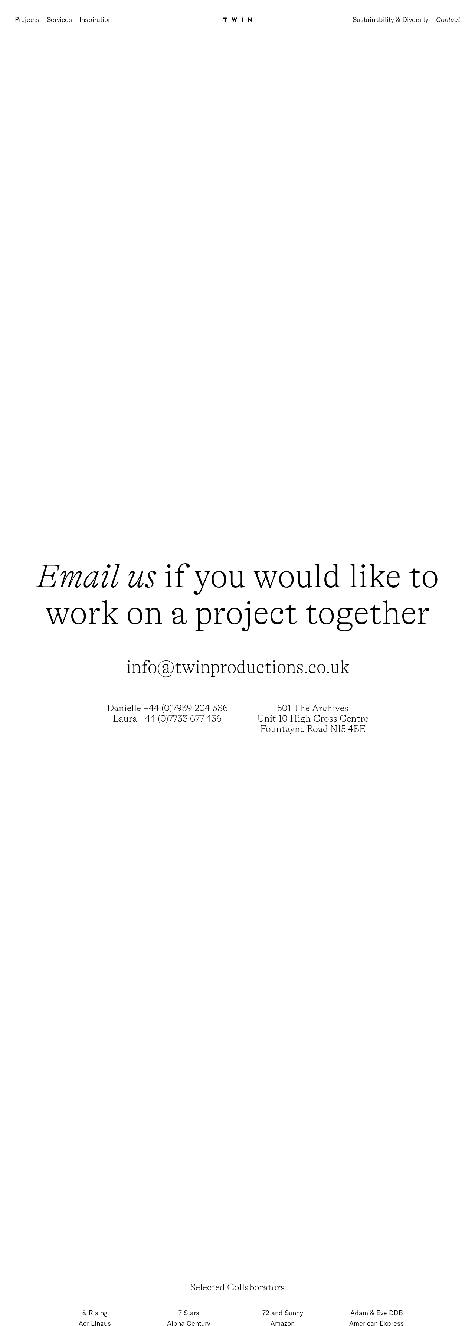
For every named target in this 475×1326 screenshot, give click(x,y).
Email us (96, 576)
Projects (27, 19)
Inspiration (95, 19)
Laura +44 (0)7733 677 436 (167, 718)
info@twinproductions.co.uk (237, 667)
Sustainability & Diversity (391, 19)
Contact (448, 19)
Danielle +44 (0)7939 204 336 (167, 708)
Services (59, 19)
